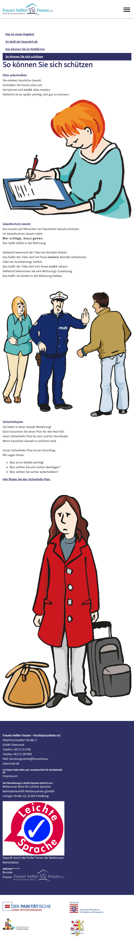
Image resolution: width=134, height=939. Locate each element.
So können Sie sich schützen (24, 57)
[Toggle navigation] (126, 9)
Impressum (10, 776)
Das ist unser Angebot (19, 34)
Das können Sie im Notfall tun (25, 49)
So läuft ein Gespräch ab (21, 42)
